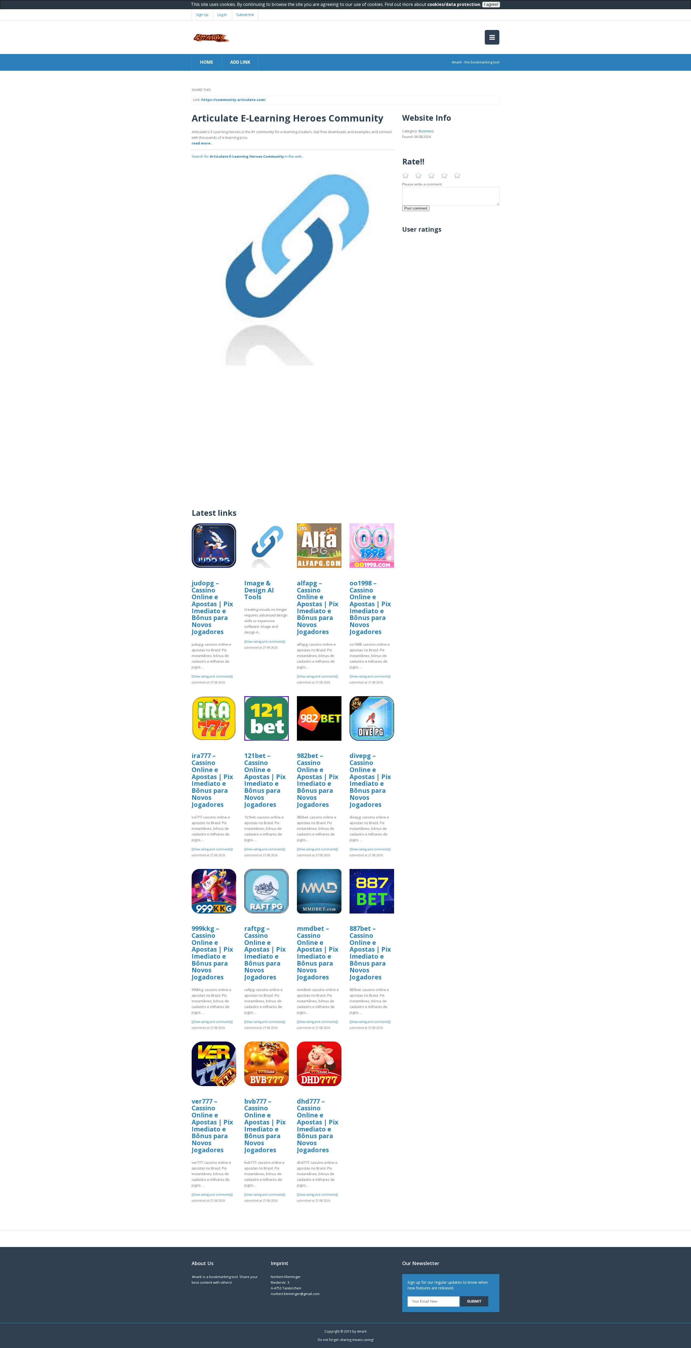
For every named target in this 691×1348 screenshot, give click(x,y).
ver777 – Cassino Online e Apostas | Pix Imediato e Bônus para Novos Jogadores (212, 1125)
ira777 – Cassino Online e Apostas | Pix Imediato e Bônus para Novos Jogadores (212, 779)
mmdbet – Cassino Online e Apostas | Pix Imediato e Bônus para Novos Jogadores (317, 952)
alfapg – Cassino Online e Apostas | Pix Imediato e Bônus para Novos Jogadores (317, 607)
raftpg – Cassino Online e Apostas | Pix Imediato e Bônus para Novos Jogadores (265, 952)
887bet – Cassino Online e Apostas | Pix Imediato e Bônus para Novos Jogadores (370, 952)
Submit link (245, 14)
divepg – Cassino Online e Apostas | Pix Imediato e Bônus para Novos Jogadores (370, 779)
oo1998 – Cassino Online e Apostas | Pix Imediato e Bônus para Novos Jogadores (370, 607)
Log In (222, 14)
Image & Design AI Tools (259, 590)
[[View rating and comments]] (212, 676)
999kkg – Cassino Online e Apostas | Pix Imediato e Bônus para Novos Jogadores (212, 952)
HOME (206, 62)
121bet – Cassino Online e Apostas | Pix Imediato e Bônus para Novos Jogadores (265, 779)
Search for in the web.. (247, 156)
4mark (362, 1331)
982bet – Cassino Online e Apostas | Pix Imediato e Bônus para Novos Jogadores (317, 779)
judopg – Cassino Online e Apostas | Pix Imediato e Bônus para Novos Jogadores (212, 607)
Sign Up (202, 14)
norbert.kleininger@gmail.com (295, 1293)
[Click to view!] (293, 263)
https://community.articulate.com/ (233, 99)
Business (426, 131)
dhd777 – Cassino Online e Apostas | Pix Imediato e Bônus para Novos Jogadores (317, 1125)
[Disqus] (293, 432)
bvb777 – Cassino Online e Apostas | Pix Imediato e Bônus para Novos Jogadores (265, 1125)
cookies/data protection (453, 4)
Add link (240, 62)
